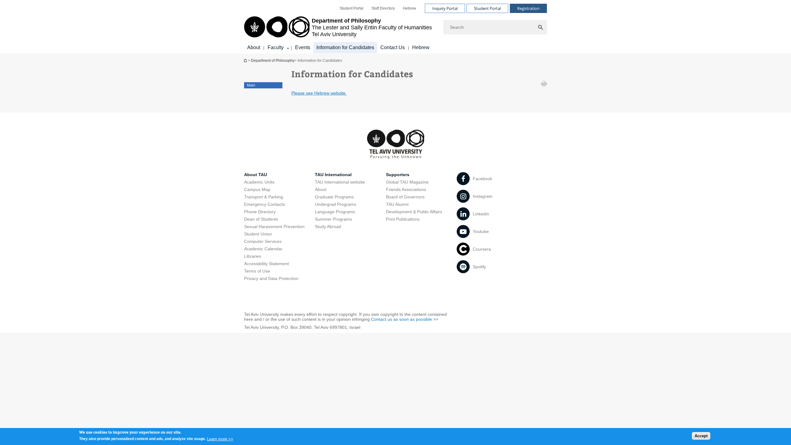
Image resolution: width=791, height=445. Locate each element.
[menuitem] (351, 8)
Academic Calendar (263, 248)
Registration (528, 8)
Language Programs (335, 211)
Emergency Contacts (264, 204)
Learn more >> (220, 438)
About (253, 47)
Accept (701, 436)
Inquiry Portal (445, 8)
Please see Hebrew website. (319, 93)
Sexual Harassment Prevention (274, 226)
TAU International (333, 174)
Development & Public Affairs (414, 211)
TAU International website (340, 182)
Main (251, 85)
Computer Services (262, 241)
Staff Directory (383, 8)
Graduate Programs (334, 196)
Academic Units (259, 182)
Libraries (252, 256)
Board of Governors (405, 196)
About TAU (255, 174)
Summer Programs (333, 219)
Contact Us (392, 47)
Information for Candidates (345, 47)
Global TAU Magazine (407, 182)
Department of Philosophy (246, 60)
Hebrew (409, 8)
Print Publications (403, 219)
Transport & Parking (263, 196)
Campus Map (257, 189)
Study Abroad (328, 226)
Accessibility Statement (266, 263)
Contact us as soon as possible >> (404, 319)
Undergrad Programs (335, 204)
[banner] (395, 26)
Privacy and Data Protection (271, 278)
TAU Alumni (397, 204)
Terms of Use (257, 271)
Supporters (397, 174)
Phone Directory (260, 211)
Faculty (276, 47)
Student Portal (351, 8)
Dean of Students (261, 219)
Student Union (258, 233)
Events (302, 47)
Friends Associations (406, 189)
